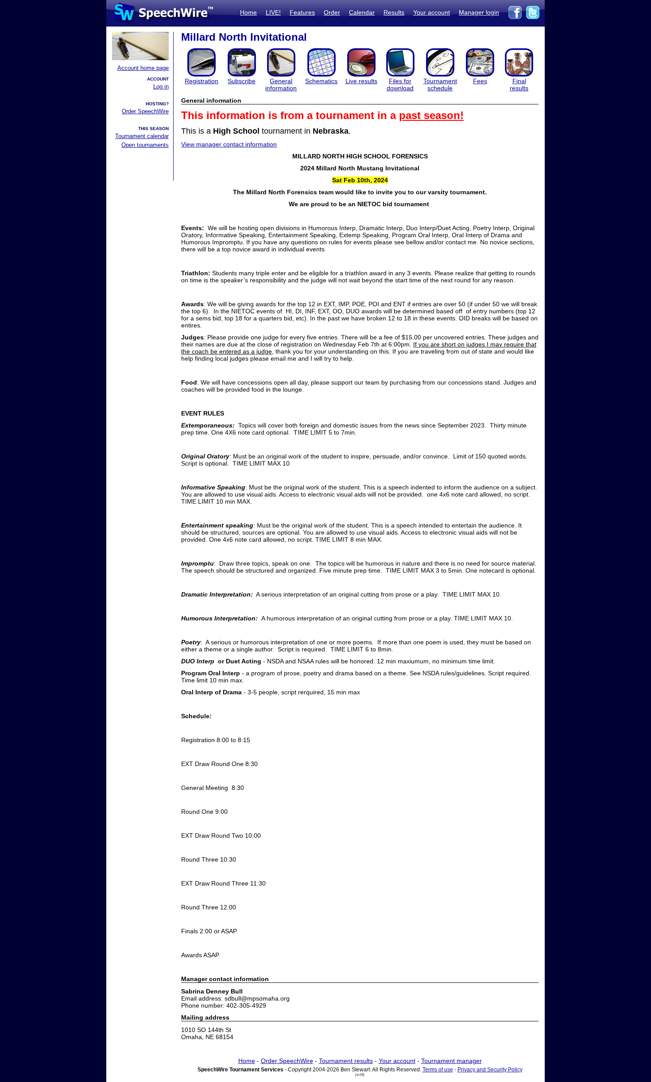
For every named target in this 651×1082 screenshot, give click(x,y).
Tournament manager (451, 1060)
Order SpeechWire (145, 111)
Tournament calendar (142, 136)
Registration (201, 81)
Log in (161, 86)
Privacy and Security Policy (490, 1070)
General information (281, 84)
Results (394, 12)
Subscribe (242, 81)
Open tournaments (145, 145)
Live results (361, 81)
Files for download (400, 84)
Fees (480, 81)
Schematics (321, 81)
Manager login (479, 12)
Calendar (362, 12)
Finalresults (519, 84)
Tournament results (346, 1060)
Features (302, 12)
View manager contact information (229, 144)
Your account (431, 12)
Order (332, 12)
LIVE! (273, 12)
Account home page (143, 68)
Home (248, 12)
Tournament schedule (440, 84)
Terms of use (437, 1070)
